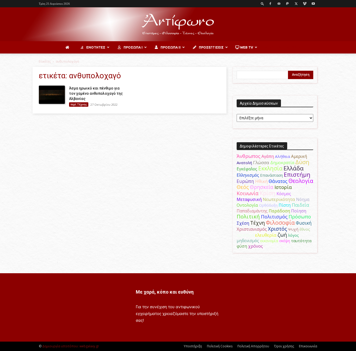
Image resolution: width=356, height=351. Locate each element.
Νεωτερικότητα (279, 199)
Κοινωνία (248, 193)
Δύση (302, 162)
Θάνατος (278, 181)
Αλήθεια (282, 156)
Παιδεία (300, 205)
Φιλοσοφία (280, 222)
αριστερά (245, 235)
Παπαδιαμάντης (252, 211)
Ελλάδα (294, 168)
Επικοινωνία (308, 346)
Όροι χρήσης (284, 346)
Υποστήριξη (193, 346)
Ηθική (261, 181)
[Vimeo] (305, 3)
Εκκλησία (270, 168)
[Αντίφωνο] (178, 24)
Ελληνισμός (248, 175)
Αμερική (299, 156)
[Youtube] (313, 3)
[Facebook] (270, 3)
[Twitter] (296, 3)
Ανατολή (244, 162)
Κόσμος (284, 194)
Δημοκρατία (282, 162)
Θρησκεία (261, 187)
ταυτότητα (301, 240)
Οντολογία (247, 205)
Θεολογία (301, 181)
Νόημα (302, 199)
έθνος (304, 229)
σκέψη (284, 240)
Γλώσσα (261, 162)
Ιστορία (283, 187)
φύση (242, 246)
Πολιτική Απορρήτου (253, 346)
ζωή (282, 234)
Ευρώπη (245, 181)
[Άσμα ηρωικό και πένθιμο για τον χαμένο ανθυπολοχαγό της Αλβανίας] (52, 95)
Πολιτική (248, 216)
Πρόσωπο (300, 216)
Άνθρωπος (248, 156)
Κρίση (267, 193)
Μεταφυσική (249, 199)
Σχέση (243, 223)
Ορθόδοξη (268, 205)
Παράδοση (279, 211)
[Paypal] (287, 3)
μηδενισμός (248, 240)
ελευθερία (266, 235)
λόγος (293, 235)
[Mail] (279, 3)
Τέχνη (257, 222)
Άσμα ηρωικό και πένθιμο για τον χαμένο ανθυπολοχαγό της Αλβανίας (96, 93)
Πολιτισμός (274, 216)
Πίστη (285, 205)
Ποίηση (298, 211)
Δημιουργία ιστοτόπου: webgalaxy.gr (70, 346)
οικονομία (269, 240)
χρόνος (255, 246)
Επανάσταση (271, 175)
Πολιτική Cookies (219, 346)
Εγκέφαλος (247, 169)
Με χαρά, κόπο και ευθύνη (165, 292)
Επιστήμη (297, 174)
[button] (262, 3)
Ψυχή (293, 229)
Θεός (243, 187)
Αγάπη (267, 156)
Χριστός (277, 228)
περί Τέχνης (79, 104)
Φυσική (304, 223)
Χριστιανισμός (252, 229)
